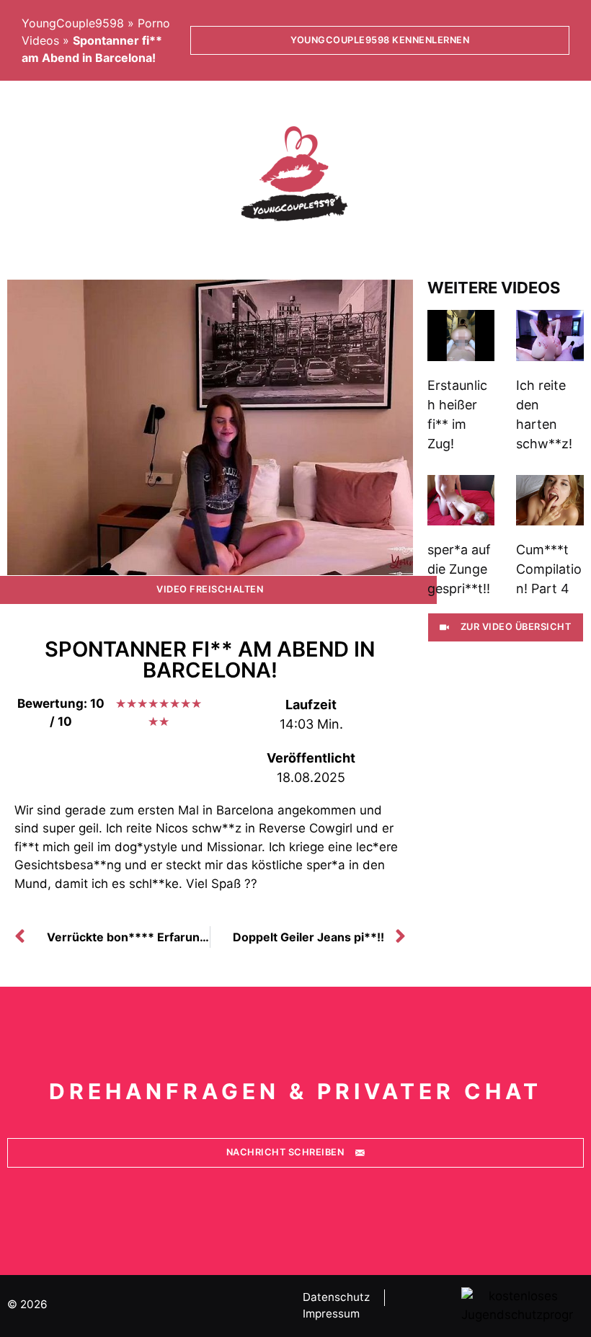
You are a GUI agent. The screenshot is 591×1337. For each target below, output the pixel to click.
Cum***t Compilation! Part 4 (549, 569)
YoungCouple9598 (73, 23)
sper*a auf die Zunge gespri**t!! (459, 569)
